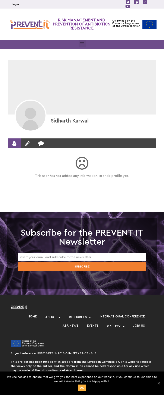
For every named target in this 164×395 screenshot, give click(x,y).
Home (32, 316)
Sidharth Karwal (70, 120)
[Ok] (159, 383)
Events (92, 325)
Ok (82, 387)
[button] (82, 43)
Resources (78, 317)
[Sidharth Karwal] (31, 116)
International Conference (122, 316)
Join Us (139, 325)
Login (15, 4)
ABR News (70, 325)
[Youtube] (128, 6)
